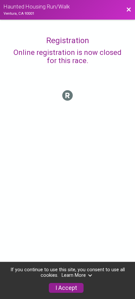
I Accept (66, 288)
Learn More (74, 275)
